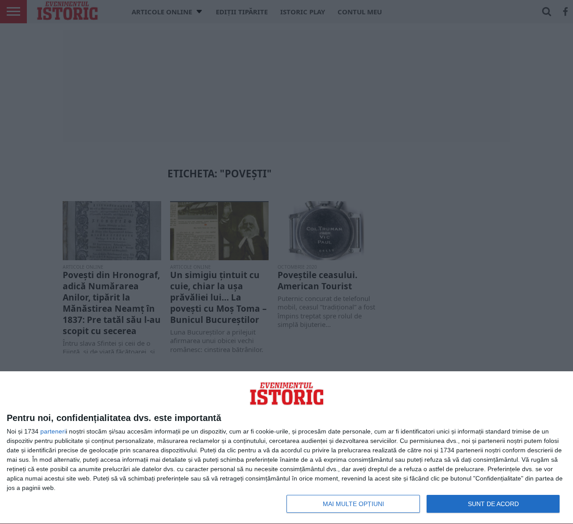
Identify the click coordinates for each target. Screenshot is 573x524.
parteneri (53, 431)
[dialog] (286, 448)
